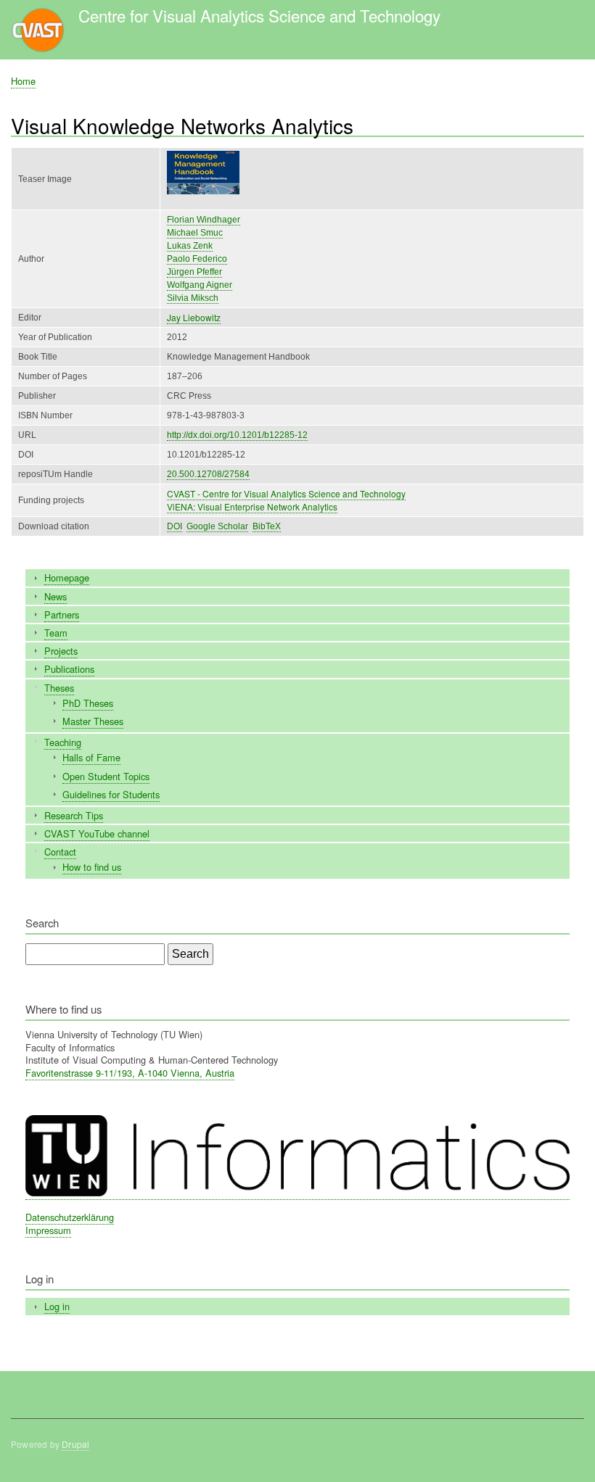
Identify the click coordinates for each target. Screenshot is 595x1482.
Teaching (62, 742)
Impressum (48, 1230)
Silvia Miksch (192, 298)
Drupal (75, 1444)
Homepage (66, 577)
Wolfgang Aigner (199, 285)
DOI (174, 526)
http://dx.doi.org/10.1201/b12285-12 (237, 435)
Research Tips (73, 815)
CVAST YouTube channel (96, 833)
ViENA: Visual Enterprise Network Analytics (252, 506)
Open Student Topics (105, 776)
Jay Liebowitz (194, 317)
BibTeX (267, 526)
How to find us (91, 867)
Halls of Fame (91, 757)
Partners (61, 614)
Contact (60, 851)
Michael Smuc (195, 233)
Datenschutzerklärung (69, 1217)
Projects (61, 651)
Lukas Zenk (190, 246)
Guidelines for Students (111, 794)
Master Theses (92, 721)
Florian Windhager (203, 220)
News (55, 596)
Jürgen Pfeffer (194, 272)
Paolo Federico (197, 259)
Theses (59, 688)
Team (55, 632)
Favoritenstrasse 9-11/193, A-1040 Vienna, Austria (129, 1073)
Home (23, 81)
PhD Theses (87, 703)
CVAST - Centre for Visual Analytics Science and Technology (286, 493)
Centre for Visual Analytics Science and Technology (259, 15)
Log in (57, 1306)
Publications (69, 669)
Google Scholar (217, 526)
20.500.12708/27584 (208, 474)
